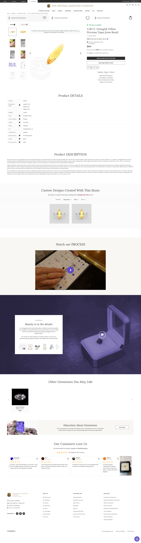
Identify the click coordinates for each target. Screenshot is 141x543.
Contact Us (45, 516)
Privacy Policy (76, 516)
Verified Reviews (83, 448)
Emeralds (14, 1)
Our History (45, 502)
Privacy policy (130, 531)
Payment (75, 508)
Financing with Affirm (78, 511)
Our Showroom (46, 505)
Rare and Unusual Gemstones (110, 514)
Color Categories (107, 511)
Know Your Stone (108, 505)
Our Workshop (46, 500)
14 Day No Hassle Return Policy (95, 42)
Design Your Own (83, 195)
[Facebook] (20, 513)
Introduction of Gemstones (110, 497)
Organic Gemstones (108, 516)
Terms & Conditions (120, 531)
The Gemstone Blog (108, 519)
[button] (80, 53)
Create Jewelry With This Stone (106, 58)
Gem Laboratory (46, 514)
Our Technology (46, 511)
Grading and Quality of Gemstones (112, 500)
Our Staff (45, 508)
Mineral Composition (108, 502)
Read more (124, 428)
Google (73, 448)
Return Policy (76, 502)
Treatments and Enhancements (111, 508)
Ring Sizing (75, 505)
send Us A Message (14, 505)
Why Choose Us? (47, 497)
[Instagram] (23, 513)
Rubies (5, 1)
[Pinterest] (17, 513)
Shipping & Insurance (78, 500)
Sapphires (23, 1)
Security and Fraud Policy (79, 514)
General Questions (77, 497)
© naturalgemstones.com (107, 531)
